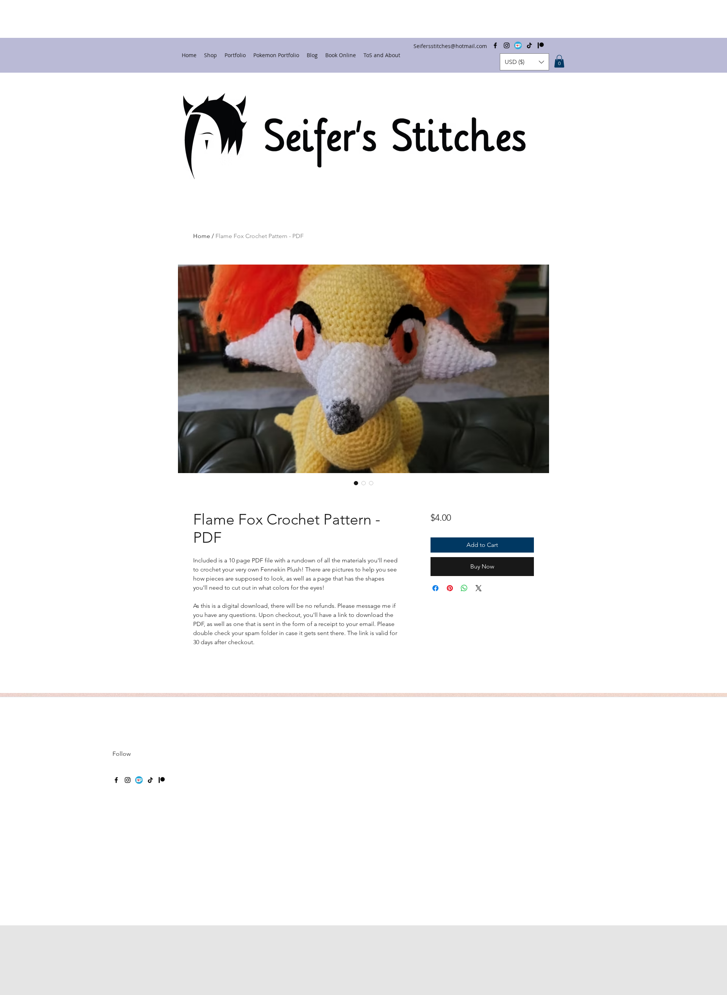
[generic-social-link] (139, 780)
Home (201, 236)
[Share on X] (478, 588)
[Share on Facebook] (435, 588)
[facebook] (116, 780)
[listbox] (524, 61)
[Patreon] (161, 780)
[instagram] (127, 780)
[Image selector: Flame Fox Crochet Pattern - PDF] (356, 483)
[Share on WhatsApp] (464, 588)
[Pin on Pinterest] (449, 588)
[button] (524, 61)
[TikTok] (150, 780)
